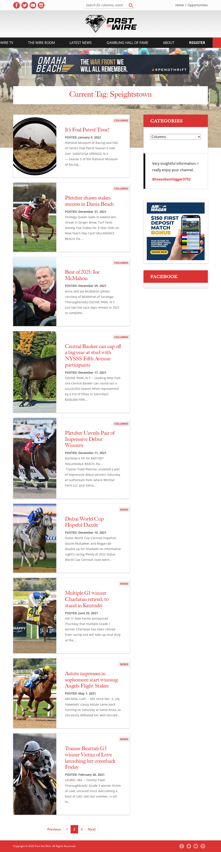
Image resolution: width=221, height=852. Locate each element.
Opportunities (198, 5)
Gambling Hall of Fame (127, 42)
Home (179, 5)
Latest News (80, 42)
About (168, 42)
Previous (54, 829)
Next (92, 829)
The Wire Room (41, 42)
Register (197, 42)
